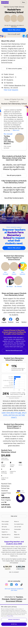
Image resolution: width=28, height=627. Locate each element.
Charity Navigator (20, 561)
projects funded (20, 567)
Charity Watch (10, 561)
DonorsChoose (5, 2)
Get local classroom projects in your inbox (14, 589)
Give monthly (5, 524)
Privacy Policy (10, 616)
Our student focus (18, 524)
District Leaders (16, 599)
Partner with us (5, 529)
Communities (17, 529)
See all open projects (14, 175)
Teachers (19, 597)
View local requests (11, 90)
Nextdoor (24, 322)
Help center (14, 516)
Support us (4, 532)
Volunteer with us (6, 534)
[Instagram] (6, 584)
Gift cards (4, 526)
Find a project (5, 521)
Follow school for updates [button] (15, 68)
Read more (16, 130)
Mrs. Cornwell (8, 134)
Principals (5, 599)
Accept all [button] (14, 624)
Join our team (17, 526)
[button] (4, 320)
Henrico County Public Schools (14, 7)
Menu (23, 2)
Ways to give (5, 537)
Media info (16, 534)
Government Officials (14, 601)
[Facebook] (16, 584)
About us (16, 521)
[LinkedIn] (11, 584)
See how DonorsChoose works (14, 350)
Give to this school (14, 30)
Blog (15, 532)
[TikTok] (21, 584)
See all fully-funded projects (14, 198)
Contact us (17, 537)
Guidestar (15, 562)
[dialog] (14, 615)
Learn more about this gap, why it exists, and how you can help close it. (14, 415)
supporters (7, 567)
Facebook (10, 322)
